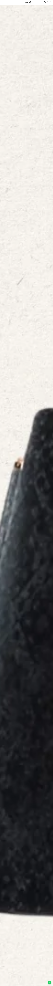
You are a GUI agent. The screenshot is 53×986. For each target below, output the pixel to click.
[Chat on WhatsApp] (49, 982)
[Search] (45, 2)
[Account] (47, 2)
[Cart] (50, 2)
